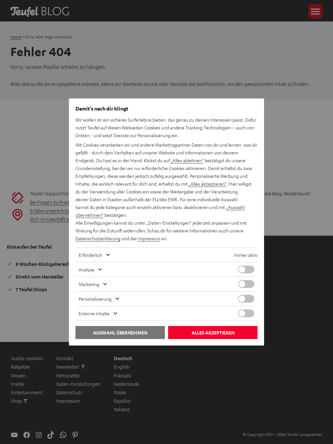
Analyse (86, 269)
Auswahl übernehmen (120, 333)
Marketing (89, 284)
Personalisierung (95, 299)
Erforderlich (90, 255)
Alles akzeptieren (213, 333)
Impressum (149, 238)
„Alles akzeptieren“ (207, 184)
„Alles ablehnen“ (187, 160)
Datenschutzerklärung (97, 238)
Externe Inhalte (94, 313)
